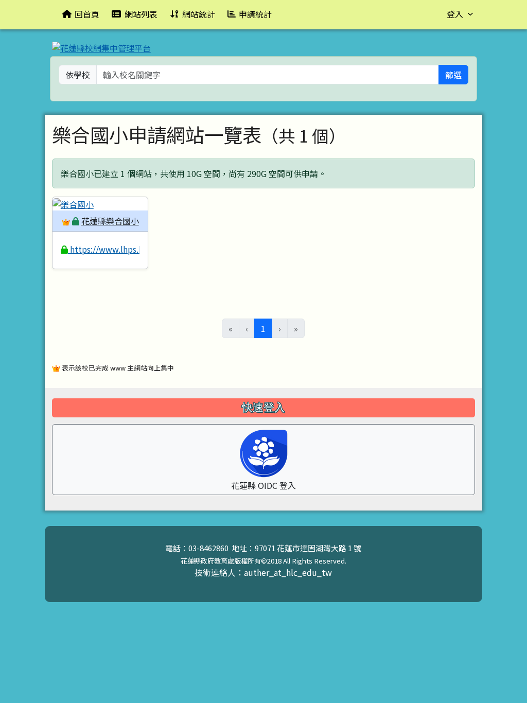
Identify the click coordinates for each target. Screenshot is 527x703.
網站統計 (198, 14)
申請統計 (255, 14)
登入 (455, 14)
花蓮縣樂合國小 (110, 221)
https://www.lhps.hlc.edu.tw (123, 249)
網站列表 (141, 14)
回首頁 (87, 14)
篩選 (453, 74)
